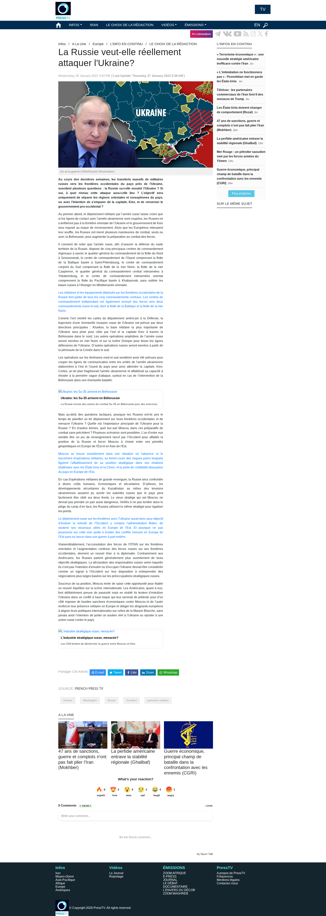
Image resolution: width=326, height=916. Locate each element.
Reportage (116, 876)
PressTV (225, 867)
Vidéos (115, 867)
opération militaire (158, 700)
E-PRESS (170, 876)
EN (257, 24)
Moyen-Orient (64, 876)
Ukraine (67, 700)
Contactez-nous (227, 883)
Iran (58, 873)
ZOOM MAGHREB (175, 893)
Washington (90, 700)
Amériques (62, 890)
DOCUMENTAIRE (175, 886)
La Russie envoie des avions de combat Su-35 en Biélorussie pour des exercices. (109, 404)
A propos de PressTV (231, 873)
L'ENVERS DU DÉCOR (179, 890)
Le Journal (116, 873)
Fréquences (225, 876)
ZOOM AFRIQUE (174, 873)
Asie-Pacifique (65, 879)
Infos (62, 44)
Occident (131, 700)
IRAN (94, 25)
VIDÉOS (167, 25)
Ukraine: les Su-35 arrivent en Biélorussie (90, 398)
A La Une (79, 44)
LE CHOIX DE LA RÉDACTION (129, 25)
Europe (98, 44)
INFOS (74, 25)
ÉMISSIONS (194, 25)
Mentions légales (228, 879)
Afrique (60, 883)
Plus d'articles (241, 193)
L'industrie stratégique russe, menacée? (89, 637)
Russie (112, 700)
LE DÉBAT (170, 883)
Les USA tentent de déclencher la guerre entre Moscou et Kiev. (98, 643)
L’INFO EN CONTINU (126, 44)
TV (262, 9)
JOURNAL (170, 879)
